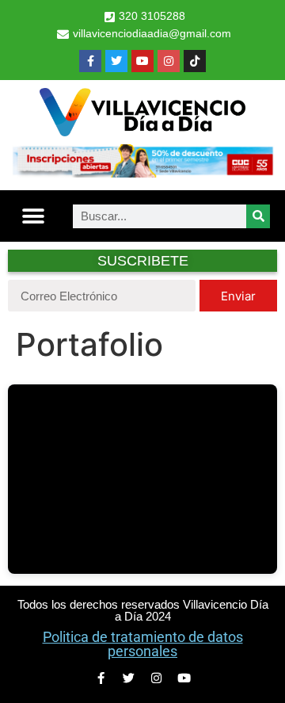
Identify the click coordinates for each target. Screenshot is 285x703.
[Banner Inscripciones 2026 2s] (142, 173)
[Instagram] (169, 61)
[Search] (258, 216)
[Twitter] (116, 61)
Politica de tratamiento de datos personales (143, 643)
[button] (33, 216)
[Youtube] (142, 61)
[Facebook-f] (90, 61)
